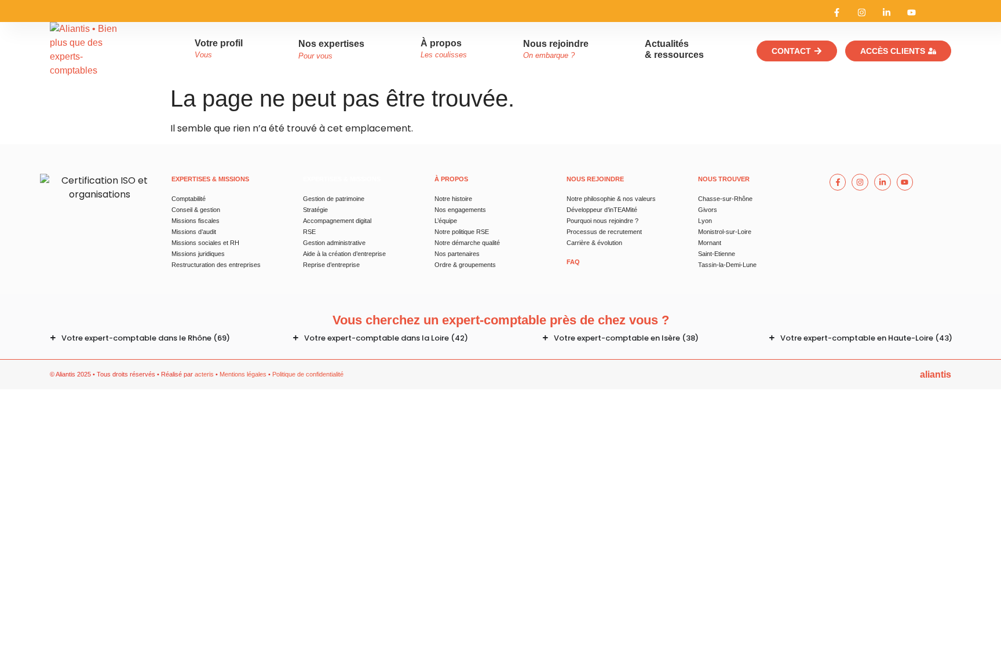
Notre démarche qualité (467, 242)
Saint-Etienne (716, 253)
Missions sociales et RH (205, 242)
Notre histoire (453, 198)
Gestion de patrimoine (333, 198)
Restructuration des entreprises (216, 264)
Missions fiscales (195, 220)
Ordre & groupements (465, 264)
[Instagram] (861, 12)
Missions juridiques (198, 253)
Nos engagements (460, 209)
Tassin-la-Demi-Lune (727, 264)
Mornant (709, 242)
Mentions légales (243, 374)
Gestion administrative (334, 242)
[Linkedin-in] (886, 12)
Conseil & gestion (195, 209)
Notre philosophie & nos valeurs (611, 198)
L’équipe (445, 220)
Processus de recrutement (604, 231)
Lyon (705, 220)
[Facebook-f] (836, 12)
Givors (707, 209)
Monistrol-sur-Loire (724, 231)
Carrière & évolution (594, 242)
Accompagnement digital (337, 220)
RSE (309, 231)
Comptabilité (188, 198)
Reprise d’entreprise (331, 264)
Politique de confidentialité (308, 374)
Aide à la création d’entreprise (344, 253)
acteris (204, 374)
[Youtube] (911, 12)
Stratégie (315, 209)
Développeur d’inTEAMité (602, 209)
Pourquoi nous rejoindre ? (602, 220)
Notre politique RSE (461, 231)
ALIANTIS (935, 374)
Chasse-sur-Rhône (725, 198)
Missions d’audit (193, 231)
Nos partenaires (457, 253)
